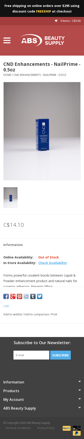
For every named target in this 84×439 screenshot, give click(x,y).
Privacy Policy (45, 428)
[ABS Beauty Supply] (49, 40)
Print (54, 314)
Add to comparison (37, 314)
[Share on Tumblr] (33, 296)
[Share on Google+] (12, 296)
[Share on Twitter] (39, 296)
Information (13, 245)
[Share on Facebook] (6, 296)
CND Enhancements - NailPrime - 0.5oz (39, 75)
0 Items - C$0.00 (70, 21)
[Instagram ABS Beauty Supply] (54, 368)
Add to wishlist (12, 314)
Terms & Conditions (18, 428)
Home (7, 75)
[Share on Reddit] (26, 296)
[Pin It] (19, 296)
